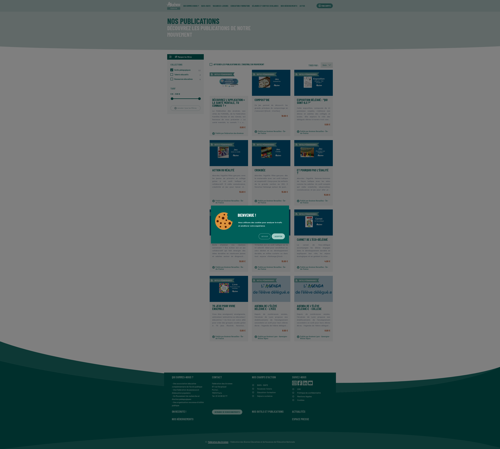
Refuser (264, 236)
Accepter (278, 236)
